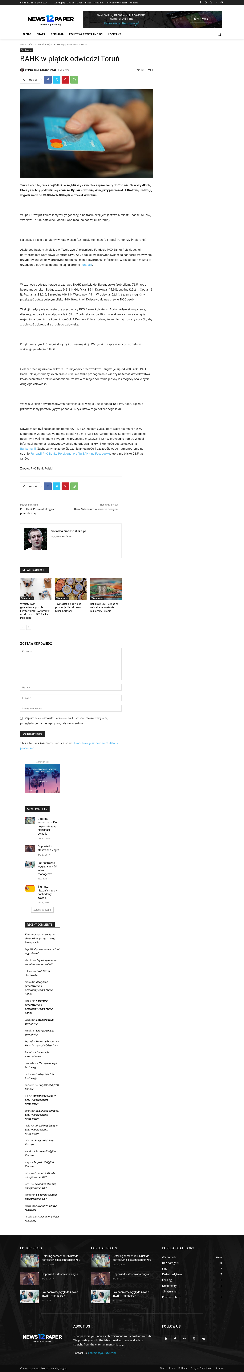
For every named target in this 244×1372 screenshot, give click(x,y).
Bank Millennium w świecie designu (96, 509)
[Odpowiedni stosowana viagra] (30, 848)
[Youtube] (221, 3)
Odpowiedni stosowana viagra (60, 1274)
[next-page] (28, 627)
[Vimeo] (216, 3)
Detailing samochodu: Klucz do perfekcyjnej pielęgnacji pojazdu (49, 826)
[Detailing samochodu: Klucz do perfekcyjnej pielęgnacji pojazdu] (30, 820)
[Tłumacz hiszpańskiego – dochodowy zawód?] (30, 888)
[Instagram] (206, 3)
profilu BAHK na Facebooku (91, 453)
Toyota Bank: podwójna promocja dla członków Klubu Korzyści (68, 607)
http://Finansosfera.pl (61, 536)
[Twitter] (211, 3)
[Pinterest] (65, 80)
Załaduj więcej (41, 909)
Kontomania (32, 934)
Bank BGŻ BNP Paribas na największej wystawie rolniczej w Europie (104, 607)
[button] (219, 34)
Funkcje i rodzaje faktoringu (41, 1045)
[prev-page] (22, 627)
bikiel (28, 1052)
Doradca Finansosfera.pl (42, 69)
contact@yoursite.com (102, 1353)
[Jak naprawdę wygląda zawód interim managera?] (30, 865)
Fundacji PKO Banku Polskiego (50, 453)
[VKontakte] (203, 1338)
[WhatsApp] (74, 80)
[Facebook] (200, 3)
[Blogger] (165, 1338)
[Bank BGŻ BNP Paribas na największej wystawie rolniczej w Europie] (106, 589)
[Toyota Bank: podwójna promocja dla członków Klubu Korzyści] (71, 589)
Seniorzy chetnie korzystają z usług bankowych (40, 938)
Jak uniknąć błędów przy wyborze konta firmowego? (40, 1099)
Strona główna (28, 44)
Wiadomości (45, 44)
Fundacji (86, 265)
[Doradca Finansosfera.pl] (22, 70)
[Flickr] (184, 1338)
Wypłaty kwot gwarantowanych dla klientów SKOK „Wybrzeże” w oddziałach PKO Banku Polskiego (35, 610)
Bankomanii (28, 448)
